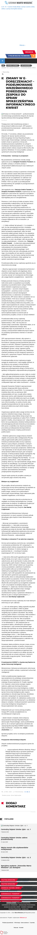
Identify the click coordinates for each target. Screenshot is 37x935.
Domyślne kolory (16, 9)
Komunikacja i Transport (10, 893)
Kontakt (21, 927)
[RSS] (34, 56)
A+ (4, 7)
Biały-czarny (21, 7)
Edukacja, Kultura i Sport (10, 888)
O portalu (32, 922)
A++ (6, 7)
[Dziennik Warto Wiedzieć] (18, 2)
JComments (33, 811)
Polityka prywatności (7, 922)
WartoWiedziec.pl (20, 912)
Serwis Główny (11, 902)
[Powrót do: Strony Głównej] (3, 66)
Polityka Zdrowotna (23, 902)
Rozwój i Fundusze (27, 907)
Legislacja (25, 909)
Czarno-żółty (30, 7)
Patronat (16, 927)
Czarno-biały (12, 7)
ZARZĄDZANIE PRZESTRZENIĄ (27, 905)
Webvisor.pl (23, 917)
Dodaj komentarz (15, 805)
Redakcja (29, 52)
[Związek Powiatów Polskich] (4, 932)
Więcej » (22, 45)
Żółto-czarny (5, 9)
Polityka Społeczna (8, 880)
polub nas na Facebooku (19, 56)
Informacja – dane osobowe (21, 922)
